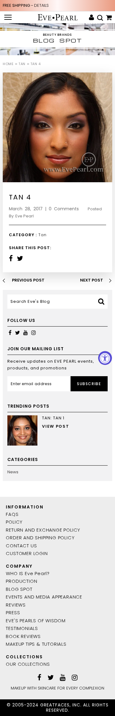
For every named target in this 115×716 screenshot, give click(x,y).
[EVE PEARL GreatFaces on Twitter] (17, 332)
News (12, 472)
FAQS (12, 514)
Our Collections (28, 664)
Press (13, 612)
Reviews (16, 605)
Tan (21, 63)
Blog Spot (19, 589)
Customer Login (27, 553)
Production (21, 581)
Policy (14, 522)
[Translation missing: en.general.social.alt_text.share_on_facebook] (11, 258)
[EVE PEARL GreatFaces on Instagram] (33, 332)
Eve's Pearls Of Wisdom (36, 620)
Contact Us (21, 545)
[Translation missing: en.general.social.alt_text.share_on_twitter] (20, 258)
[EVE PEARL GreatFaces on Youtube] (25, 332)
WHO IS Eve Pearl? (28, 573)
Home (8, 63)
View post (55, 426)
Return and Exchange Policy (43, 530)
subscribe (89, 383)
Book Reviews (23, 636)
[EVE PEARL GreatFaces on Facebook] (10, 332)
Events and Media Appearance (44, 597)
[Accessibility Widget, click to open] (105, 358)
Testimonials (22, 628)
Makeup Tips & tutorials (36, 644)
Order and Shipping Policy (40, 537)
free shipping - (26, 5)
